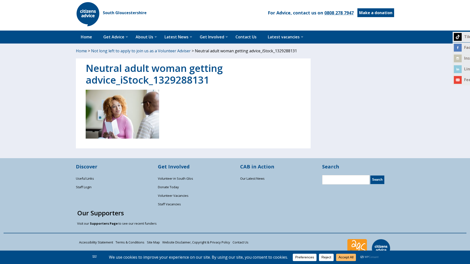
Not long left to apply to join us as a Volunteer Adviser (141, 51)
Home (86, 37)
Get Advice (113, 37)
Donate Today (168, 187)
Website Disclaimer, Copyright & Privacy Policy (196, 242)
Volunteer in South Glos (175, 178)
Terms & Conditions (130, 242)
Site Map (153, 242)
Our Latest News (252, 178)
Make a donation (375, 12)
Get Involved (212, 37)
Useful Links (85, 178)
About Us (144, 37)
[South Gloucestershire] (88, 25)
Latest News (176, 37)
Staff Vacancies (169, 204)
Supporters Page (104, 223)
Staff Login (84, 187)
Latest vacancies (284, 37)
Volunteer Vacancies (173, 195)
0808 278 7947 (339, 13)
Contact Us (246, 37)
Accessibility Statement (96, 242)
